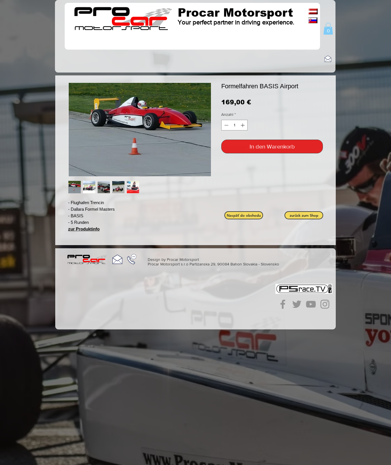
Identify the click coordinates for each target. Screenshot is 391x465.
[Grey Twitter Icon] (297, 304)
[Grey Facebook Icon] (283, 304)
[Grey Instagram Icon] (325, 304)
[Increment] (243, 125)
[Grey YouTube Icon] (311, 304)
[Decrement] (225, 125)
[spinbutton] (234, 125)
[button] (328, 29)
